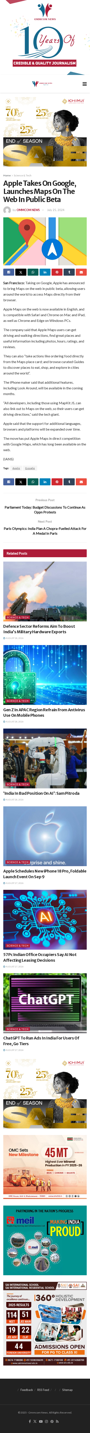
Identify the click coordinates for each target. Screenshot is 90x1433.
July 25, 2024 (55, 210)
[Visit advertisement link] (45, 37)
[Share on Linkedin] (45, 272)
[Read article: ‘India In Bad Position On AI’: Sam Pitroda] (45, 758)
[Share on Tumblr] (69, 272)
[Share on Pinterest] (57, 272)
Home (7, 175)
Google (30, 468)
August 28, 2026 (14, 638)
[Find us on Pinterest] (52, 1421)
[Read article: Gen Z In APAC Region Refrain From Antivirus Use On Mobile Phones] (45, 675)
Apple (16, 468)
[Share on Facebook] (8, 272)
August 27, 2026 (14, 883)
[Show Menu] (85, 84)
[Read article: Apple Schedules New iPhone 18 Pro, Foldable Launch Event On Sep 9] (45, 836)
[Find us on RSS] (57, 1421)
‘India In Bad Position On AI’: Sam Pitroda (41, 793)
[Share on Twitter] (20, 272)
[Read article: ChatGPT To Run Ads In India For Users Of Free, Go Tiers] (45, 1003)
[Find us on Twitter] (35, 1421)
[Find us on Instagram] (46, 1421)
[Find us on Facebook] (30, 1421)
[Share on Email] (81, 272)
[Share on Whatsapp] (33, 272)
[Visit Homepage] (42, 83)
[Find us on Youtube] (41, 1421)
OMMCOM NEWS (28, 210)
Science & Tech (22, 175)
